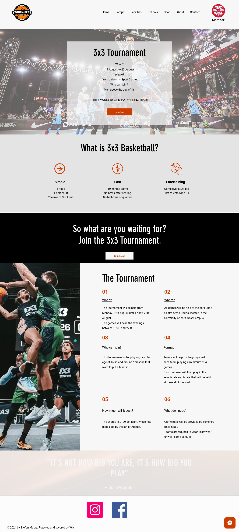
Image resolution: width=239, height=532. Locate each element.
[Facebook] (119, 510)
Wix (71, 527)
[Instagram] (95, 510)
